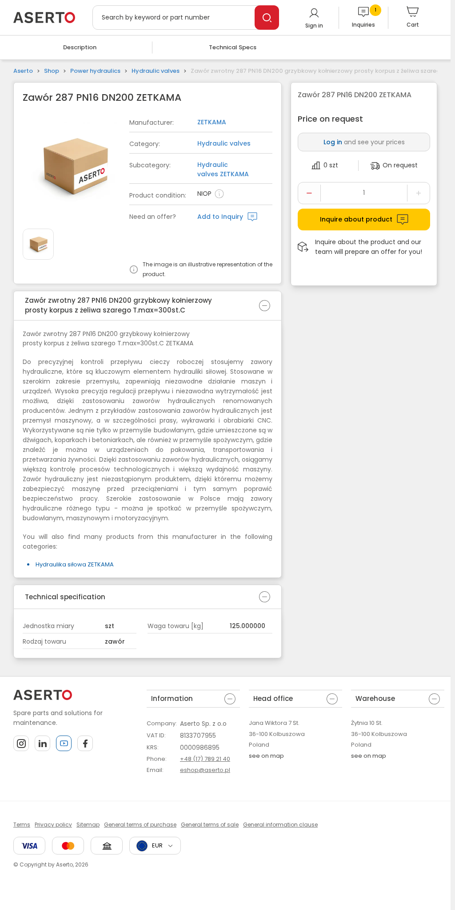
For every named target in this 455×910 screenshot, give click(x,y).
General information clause (280, 824)
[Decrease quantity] (309, 193)
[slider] (76, 167)
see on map (266, 756)
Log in (332, 142)
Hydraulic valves (156, 71)
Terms (21, 824)
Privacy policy (53, 824)
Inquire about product (356, 219)
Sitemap (88, 824)
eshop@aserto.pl (205, 770)
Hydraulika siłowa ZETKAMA (75, 564)
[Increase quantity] (418, 193)
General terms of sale (210, 824)
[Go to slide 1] (38, 244)
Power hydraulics (95, 71)
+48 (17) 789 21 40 (205, 759)
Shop (51, 71)
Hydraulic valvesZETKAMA (223, 169)
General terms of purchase (140, 824)
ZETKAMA (211, 122)
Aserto (23, 71)
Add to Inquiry (220, 216)
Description (79, 47)
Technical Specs (232, 47)
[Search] (267, 17)
